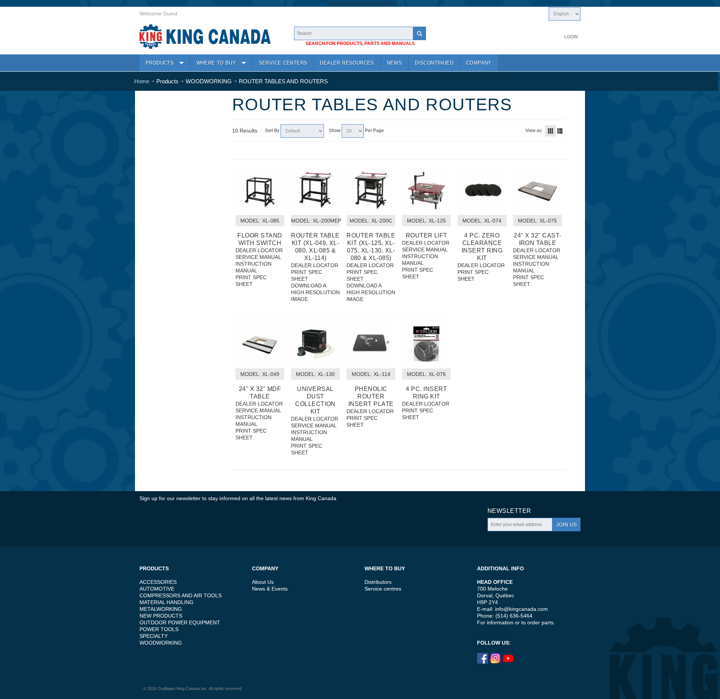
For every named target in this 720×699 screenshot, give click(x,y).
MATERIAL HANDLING (167, 602)
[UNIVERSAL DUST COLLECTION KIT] (315, 344)
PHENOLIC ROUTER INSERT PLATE (371, 396)
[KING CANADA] (205, 36)
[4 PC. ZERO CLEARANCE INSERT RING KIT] (482, 190)
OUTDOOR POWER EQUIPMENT (180, 622)
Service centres (382, 589)
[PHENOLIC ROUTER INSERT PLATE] (370, 344)
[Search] (419, 33)
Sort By (272, 130)
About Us (263, 582)
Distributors (378, 582)
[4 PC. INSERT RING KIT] (426, 344)
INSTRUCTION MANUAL (254, 267)
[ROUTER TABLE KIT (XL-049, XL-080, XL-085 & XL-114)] (315, 190)
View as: (534, 130)
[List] (560, 131)
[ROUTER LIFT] (426, 190)
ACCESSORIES (158, 582)
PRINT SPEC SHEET (251, 280)
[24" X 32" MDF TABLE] (260, 344)
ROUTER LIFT (426, 235)
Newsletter (509, 511)
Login (571, 36)
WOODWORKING (161, 643)
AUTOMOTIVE (157, 589)
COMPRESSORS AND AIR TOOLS (181, 595)
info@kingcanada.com (521, 609)
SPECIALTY (154, 636)
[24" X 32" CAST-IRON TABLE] (537, 190)
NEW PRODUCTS (161, 616)
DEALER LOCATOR (259, 250)
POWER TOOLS (159, 629)
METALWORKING (161, 609)
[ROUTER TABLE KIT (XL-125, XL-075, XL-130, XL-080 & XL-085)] (370, 190)
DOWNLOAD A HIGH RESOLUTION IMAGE (315, 292)
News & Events (270, 589)
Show (334, 130)
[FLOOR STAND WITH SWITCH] (260, 190)
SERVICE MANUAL (258, 257)
